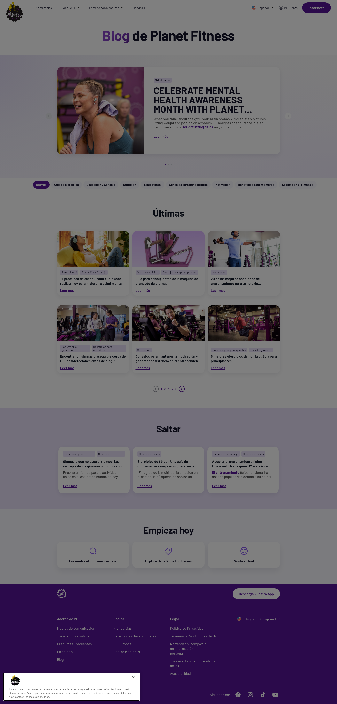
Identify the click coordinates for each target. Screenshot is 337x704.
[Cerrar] (133, 677)
